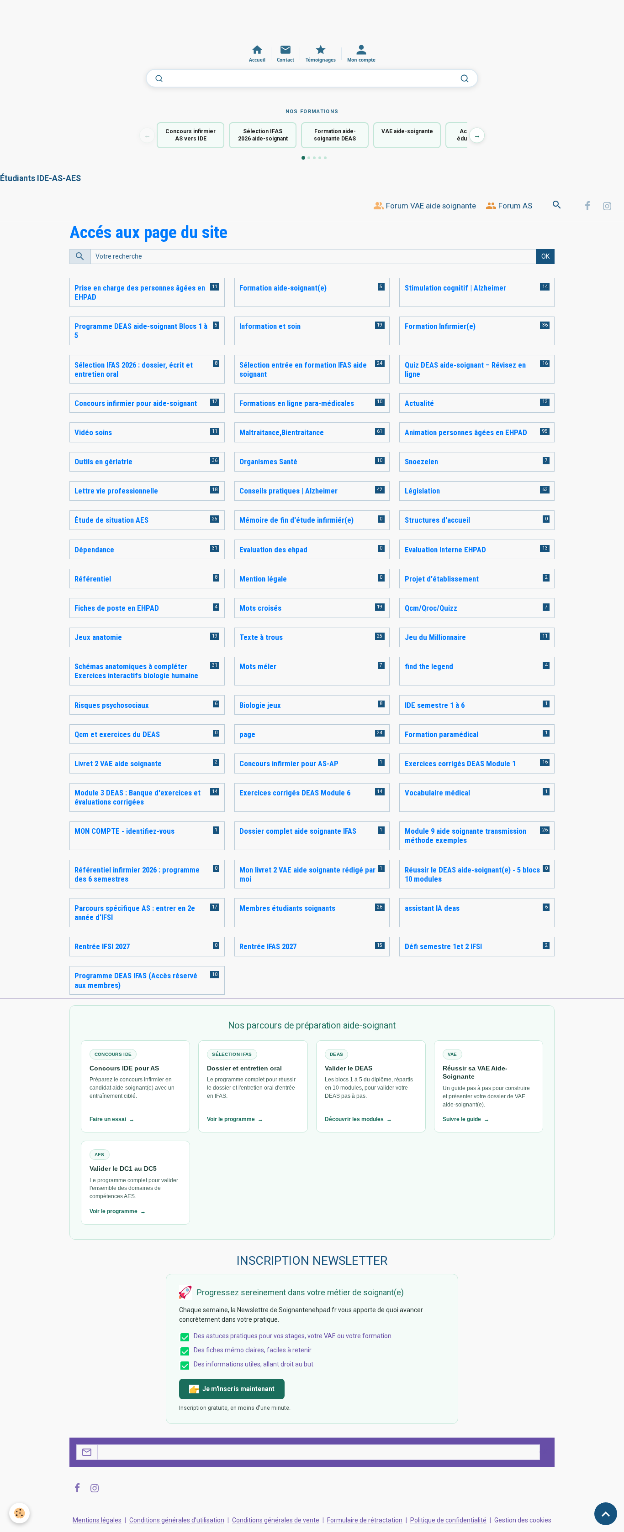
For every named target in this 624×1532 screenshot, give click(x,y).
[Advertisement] (166, 20)
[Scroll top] (605, 1513)
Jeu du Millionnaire (435, 637)
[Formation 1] (303, 158)
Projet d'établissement (442, 578)
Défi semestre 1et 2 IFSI (443, 946)
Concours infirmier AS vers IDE (190, 135)
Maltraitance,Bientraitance (281, 432)
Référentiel (92, 578)
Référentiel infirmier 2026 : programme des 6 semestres (137, 874)
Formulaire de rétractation (364, 1520)
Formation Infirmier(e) (440, 326)
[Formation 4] (319, 157)
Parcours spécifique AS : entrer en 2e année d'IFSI (134, 913)
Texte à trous (261, 637)
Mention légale (263, 578)
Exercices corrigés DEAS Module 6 (294, 792)
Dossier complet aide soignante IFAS (297, 831)
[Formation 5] (325, 157)
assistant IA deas (432, 908)
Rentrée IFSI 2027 (102, 946)
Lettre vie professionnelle (116, 490)
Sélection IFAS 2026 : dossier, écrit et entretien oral (133, 369)
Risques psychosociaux (111, 705)
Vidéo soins (93, 432)
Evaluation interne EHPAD (445, 549)
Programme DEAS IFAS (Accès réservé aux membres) (135, 980)
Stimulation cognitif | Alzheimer (455, 287)
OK (545, 256)
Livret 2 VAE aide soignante (118, 763)
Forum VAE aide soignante (430, 205)
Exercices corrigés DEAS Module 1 (460, 763)
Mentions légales (97, 1520)
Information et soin (270, 326)
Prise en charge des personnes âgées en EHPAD (139, 292)
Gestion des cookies (522, 1520)
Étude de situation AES (111, 520)
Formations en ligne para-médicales (296, 403)
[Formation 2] (308, 157)
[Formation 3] (314, 157)
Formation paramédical (441, 734)
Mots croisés (260, 608)
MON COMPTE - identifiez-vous (124, 831)
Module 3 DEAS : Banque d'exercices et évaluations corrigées (137, 797)
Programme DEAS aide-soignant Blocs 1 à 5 (140, 331)
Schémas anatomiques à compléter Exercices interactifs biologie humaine (136, 671)
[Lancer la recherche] (464, 78)
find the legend (429, 666)
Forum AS (514, 205)
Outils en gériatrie (103, 461)
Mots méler (257, 666)
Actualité (419, 403)
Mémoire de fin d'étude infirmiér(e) (296, 520)
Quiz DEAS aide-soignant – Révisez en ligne (465, 369)
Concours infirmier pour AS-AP (288, 763)
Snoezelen (421, 461)
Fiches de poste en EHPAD (116, 608)
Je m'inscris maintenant (238, 1388)
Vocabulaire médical (437, 792)
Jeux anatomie (98, 637)
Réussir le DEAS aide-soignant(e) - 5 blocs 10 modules (472, 874)
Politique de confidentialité (448, 1520)
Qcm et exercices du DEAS (117, 734)
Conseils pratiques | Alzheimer (288, 490)
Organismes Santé (268, 461)
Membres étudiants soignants (287, 908)
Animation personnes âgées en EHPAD (466, 432)
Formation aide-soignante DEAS (335, 135)
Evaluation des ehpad (273, 549)
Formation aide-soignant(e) (283, 287)
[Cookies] (19, 1513)
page (247, 734)
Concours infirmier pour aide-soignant (135, 403)
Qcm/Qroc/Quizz (431, 608)
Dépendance (94, 549)
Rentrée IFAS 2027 (267, 946)
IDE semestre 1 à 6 (435, 705)
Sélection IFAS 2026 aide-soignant (263, 135)
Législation (422, 490)
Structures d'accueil (437, 520)
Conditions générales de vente (275, 1520)
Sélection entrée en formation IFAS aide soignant (303, 369)
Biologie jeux (260, 705)
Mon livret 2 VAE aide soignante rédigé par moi (307, 874)
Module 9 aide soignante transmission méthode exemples (465, 835)
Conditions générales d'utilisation (176, 1520)
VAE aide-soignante (407, 131)
